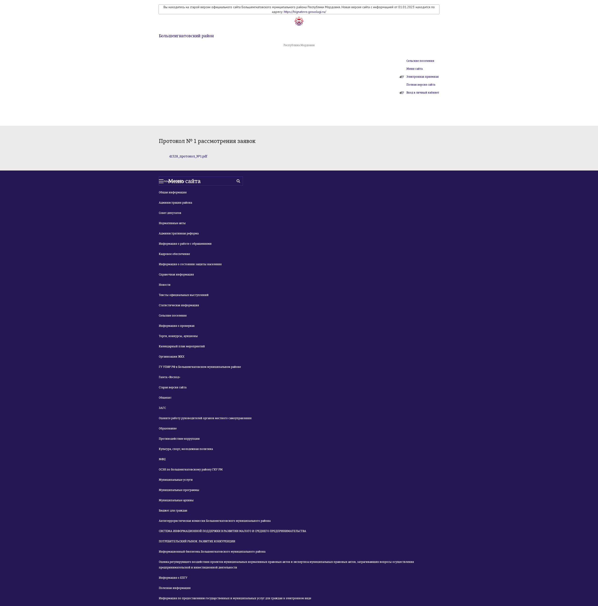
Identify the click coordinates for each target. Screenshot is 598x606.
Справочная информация (176, 274)
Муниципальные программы (179, 490)
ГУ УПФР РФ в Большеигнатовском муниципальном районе (200, 367)
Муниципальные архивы (176, 500)
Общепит (165, 397)
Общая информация (173, 192)
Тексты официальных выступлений (184, 295)
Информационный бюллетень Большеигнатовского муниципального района (212, 551)
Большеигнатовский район (186, 35)
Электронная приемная (422, 76)
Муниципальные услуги (176, 479)
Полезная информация (175, 588)
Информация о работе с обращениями (185, 243)
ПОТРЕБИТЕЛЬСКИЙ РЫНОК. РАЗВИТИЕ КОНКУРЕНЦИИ (197, 541)
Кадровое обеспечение (174, 254)
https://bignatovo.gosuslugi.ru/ (305, 12)
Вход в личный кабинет (422, 92)
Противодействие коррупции (179, 438)
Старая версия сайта (172, 387)
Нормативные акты (172, 223)
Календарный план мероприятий (182, 346)
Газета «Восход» (169, 377)
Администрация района (175, 202)
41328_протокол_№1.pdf (188, 156)
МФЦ (162, 459)
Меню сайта (414, 68)
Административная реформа (179, 233)
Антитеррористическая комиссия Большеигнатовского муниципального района (215, 520)
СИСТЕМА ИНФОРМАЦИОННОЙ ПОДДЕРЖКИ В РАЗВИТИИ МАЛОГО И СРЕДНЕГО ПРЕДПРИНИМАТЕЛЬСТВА (232, 531)
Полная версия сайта (420, 84)
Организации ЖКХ (171, 356)
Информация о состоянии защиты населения (190, 264)
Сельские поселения (420, 61)
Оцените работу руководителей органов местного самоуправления (205, 418)
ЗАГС (162, 408)
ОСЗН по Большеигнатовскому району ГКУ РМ (191, 469)
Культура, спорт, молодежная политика (186, 449)
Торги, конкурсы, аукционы (178, 336)
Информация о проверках (177, 325)
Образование (168, 428)
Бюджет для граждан (173, 510)
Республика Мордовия (299, 45)
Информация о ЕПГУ (173, 577)
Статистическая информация (179, 305)
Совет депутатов (170, 213)
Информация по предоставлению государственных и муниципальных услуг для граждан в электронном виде (235, 598)
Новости (165, 284)
